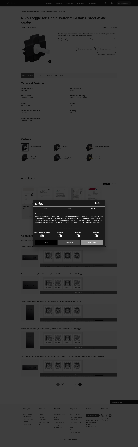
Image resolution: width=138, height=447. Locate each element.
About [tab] (93, 208)
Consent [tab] (45, 208)
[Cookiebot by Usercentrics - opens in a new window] (96, 203)
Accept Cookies (92, 242)
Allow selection (69, 242)
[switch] (60, 235)
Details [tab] (69, 208)
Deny (46, 242)
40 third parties (47, 228)
